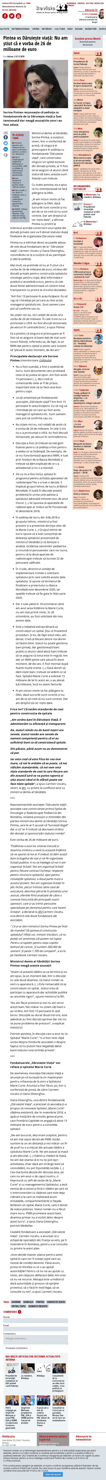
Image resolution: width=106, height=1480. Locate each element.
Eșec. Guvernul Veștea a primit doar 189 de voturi (18, 182)
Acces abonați (9, 10)
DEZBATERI (91, 29)
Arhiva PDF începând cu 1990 (16, 3)
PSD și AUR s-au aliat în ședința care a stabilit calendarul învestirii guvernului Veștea (19, 198)
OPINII (35, 29)
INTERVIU (47, 29)
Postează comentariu (17, 1348)
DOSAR (79, 29)
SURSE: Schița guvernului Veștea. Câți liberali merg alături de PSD (19, 213)
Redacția (99, 3)
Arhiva (81, 3)
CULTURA (60, 29)
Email (6, 1325)
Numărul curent (71, 4)
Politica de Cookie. (39, 1470)
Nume (6, 1317)
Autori (89, 3)
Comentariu (9, 1333)
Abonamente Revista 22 (14, 6)
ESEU (70, 29)
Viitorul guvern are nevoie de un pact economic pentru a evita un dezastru (19, 148)
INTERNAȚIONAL (21, 29)
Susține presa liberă (87, 41)
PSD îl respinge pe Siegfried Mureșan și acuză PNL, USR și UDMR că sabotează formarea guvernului (19, 166)
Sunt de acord (53, 1474)
